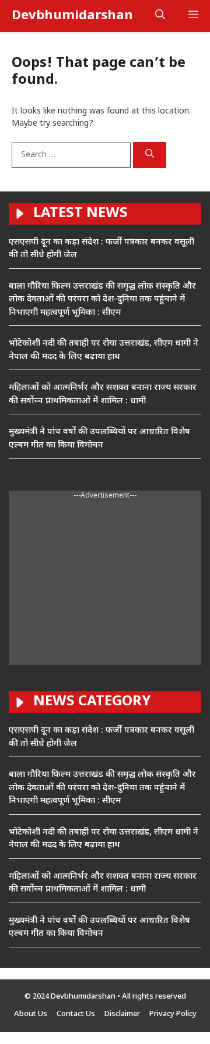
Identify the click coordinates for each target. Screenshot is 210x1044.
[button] (160, 16)
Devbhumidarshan (72, 16)
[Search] (149, 155)
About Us (30, 1014)
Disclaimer (122, 1014)
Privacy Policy (173, 1014)
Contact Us (76, 1014)
